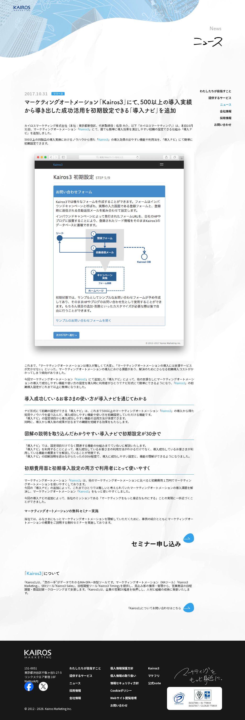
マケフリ (154, 676)
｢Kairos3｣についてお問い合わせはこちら (154, 608)
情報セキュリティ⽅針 (124, 683)
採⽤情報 (225, 118)
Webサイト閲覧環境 (123, 698)
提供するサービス (219, 97)
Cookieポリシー (121, 690)
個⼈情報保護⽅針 (121, 668)
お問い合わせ (222, 124)
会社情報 (225, 111)
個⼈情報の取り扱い (123, 676)
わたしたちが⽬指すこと (215, 91)
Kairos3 (84, 129)
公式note (154, 683)
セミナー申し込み (156, 543)
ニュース (225, 104)
